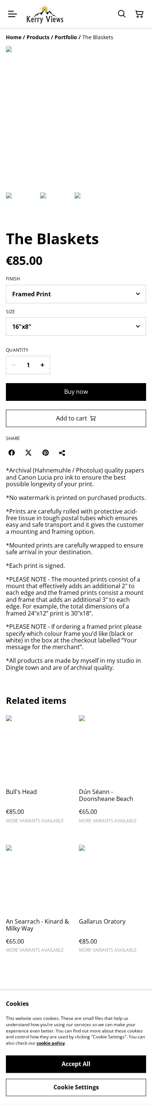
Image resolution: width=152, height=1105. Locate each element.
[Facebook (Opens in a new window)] (11, 452)
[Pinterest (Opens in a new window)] (45, 452)
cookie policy (51, 1043)
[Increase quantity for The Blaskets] (42, 365)
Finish (13, 279)
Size (10, 311)
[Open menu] (12, 14)
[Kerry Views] (44, 14)
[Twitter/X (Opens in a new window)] (28, 452)
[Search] (122, 14)
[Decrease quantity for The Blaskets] (13, 365)
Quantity (17, 350)
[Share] (62, 452)
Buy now (76, 392)
